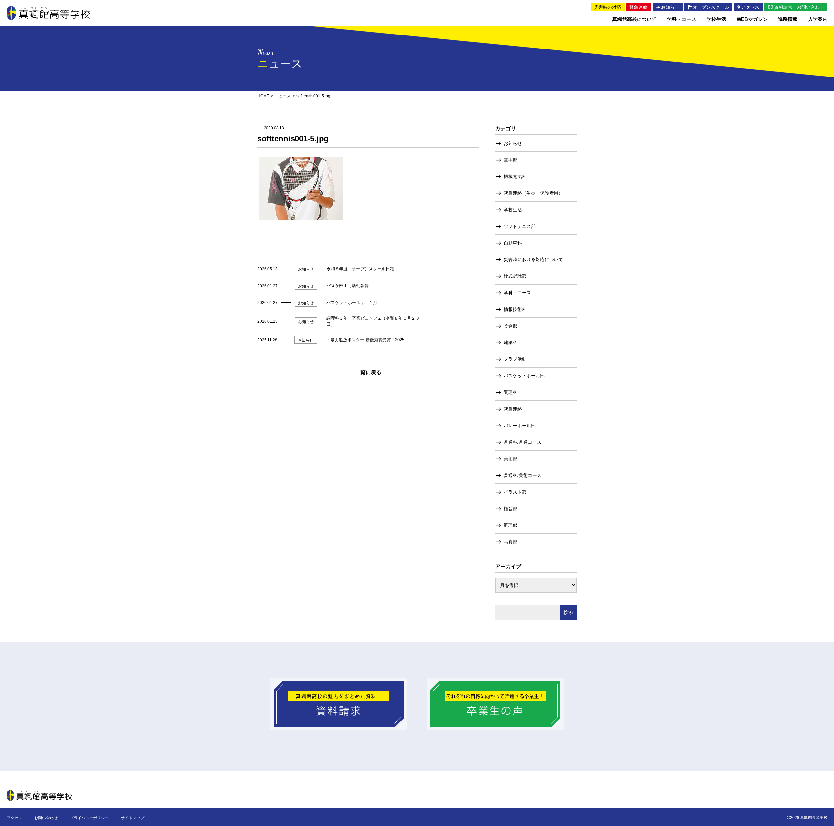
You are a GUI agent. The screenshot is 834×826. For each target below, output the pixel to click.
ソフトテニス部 (520, 226)
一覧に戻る (368, 372)
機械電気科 (515, 176)
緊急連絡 (513, 409)
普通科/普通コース (522, 442)
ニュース (283, 96)
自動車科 (513, 242)
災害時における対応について (533, 259)
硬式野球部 (515, 276)
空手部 (510, 159)
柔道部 (510, 326)
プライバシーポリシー (89, 818)
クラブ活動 (515, 359)
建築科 (510, 342)
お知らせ (513, 143)
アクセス (14, 818)
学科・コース (517, 292)
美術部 (510, 458)
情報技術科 (515, 309)
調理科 (510, 392)
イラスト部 (515, 492)
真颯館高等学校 (48, 13)
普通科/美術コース (522, 475)
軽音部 (510, 508)
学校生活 (513, 209)
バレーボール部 (520, 425)
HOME (263, 96)
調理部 (510, 525)
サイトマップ (132, 818)
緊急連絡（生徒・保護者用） (533, 193)
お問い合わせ (46, 818)
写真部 (510, 541)
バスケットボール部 (524, 375)
